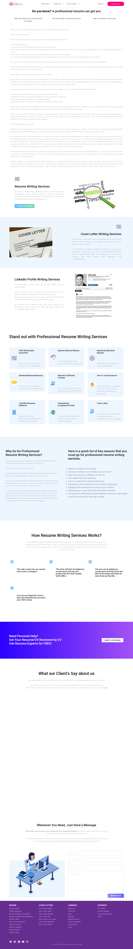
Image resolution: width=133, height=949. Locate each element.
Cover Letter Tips (44, 916)
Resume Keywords (15, 927)
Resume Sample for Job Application (21, 916)
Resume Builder (14, 908)
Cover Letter (71, 4)
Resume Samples (103, 911)
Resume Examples (15, 911)
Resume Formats (15, 924)
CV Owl (79, 944)
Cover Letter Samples (46, 914)
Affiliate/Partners (73, 919)
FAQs (70, 927)
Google (104, 688)
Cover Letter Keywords (46, 922)
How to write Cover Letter (47, 919)
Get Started (115, 4)
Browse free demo (24, 206)
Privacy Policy (72, 924)
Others (100, 916)
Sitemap (71, 916)
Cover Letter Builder (45, 908)
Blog (69, 914)
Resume (57, 4)
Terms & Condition (74, 922)
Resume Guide (14, 932)
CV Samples (101, 908)
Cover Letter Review (45, 924)
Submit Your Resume (112, 640)
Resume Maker (14, 919)
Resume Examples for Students (19, 914)
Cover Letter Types (45, 911)
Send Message (115, 896)
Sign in (101, 4)
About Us (71, 908)
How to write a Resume (17, 922)
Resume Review (14, 930)
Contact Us (72, 911)
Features (45, 4)
